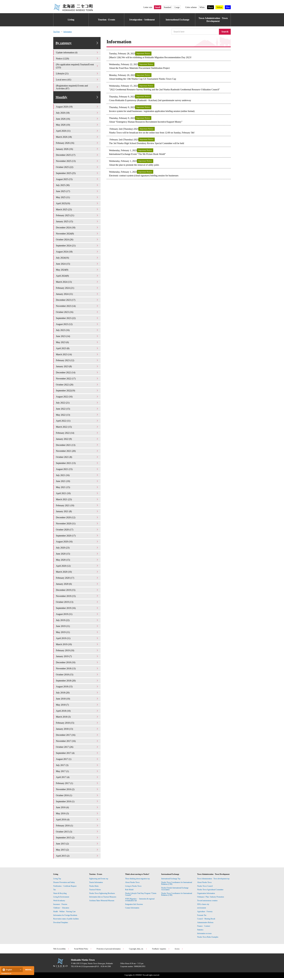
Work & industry (59, 901)
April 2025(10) (63, 203)
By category (64, 43)
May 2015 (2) (62, 849)
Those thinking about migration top (137, 879)
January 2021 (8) (64, 511)
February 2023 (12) (65, 360)
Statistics (200, 930)
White (202, 7)
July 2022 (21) (63, 402)
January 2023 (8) (64, 366)
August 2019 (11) (64, 614)
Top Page (56, 32)
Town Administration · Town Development (213, 20)
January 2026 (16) (64, 149)
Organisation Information (206, 893)
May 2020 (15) (63, 560)
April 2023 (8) (62, 348)
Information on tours (204, 933)
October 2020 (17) (64, 529)
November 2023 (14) (66, 306)
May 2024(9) (62, 269)
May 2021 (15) (63, 487)
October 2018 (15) (64, 674)
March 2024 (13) (64, 282)
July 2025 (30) (63, 185)
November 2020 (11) (65, 523)
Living (71, 19)
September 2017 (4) (65, 753)
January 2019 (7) (64, 656)
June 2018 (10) (63, 698)
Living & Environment (61, 897)
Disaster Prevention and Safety (64, 882)
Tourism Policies (95, 890)
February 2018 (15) (65, 723)
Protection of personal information (109, 949)
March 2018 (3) (63, 716)
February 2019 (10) (65, 650)
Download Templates (60, 922)
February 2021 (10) (65, 505)
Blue (228, 7)
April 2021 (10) (63, 493)
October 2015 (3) (64, 831)
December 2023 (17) (65, 300)
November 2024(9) (65, 233)
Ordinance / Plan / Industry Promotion (210, 897)
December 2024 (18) (65, 227)
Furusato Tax (201, 915)
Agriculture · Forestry (205, 911)
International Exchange (177, 19)
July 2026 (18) (63, 112)
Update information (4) (66, 52)
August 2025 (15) (64, 179)
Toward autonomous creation (207, 901)
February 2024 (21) (65, 288)
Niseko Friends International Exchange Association (174, 889)
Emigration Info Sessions (134, 904)
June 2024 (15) (63, 264)
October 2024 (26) (64, 239)
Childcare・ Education (61, 908)
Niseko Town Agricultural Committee (210, 890)
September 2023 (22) (66, 318)
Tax (54, 890)
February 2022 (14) (65, 433)
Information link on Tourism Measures (102, 897)
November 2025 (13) (66, 161)
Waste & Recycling (60, 893)
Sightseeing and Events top (98, 879)
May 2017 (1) (62, 771)
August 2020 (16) (64, 541)
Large (177, 7)
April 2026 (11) (63, 131)
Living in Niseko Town (133, 886)
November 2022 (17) (66, 378)
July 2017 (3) (62, 765)
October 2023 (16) (64, 312)
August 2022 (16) (64, 396)
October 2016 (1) (64, 795)
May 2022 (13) (63, 415)
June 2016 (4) (62, 807)
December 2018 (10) (65, 662)
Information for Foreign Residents (65, 915)
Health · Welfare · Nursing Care (64, 911)
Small (157, 7)
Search (224, 31)
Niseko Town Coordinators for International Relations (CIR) (176, 883)
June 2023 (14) (63, 336)
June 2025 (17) (63, 191)
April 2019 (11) (63, 638)
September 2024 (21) (66, 245)
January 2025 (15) (64, 221)
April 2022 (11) (63, 420)
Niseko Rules (94, 886)
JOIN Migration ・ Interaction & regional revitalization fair (139, 900)
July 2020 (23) (63, 547)
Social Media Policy (81, 949)
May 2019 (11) (63, 632)
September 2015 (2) (65, 837)
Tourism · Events (106, 19)
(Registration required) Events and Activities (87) (72, 87)
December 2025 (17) (65, 155)
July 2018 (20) (63, 692)
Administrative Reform (205, 922)
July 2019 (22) (63, 620)
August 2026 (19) (64, 106)
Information (67, 32)
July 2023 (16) (63, 330)
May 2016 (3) (62, 813)
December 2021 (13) (65, 445)
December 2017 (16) (65, 735)
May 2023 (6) (62, 342)
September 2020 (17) (66, 535)
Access (177, 949)
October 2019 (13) (64, 602)
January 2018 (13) (64, 729)
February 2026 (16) (65, 143)
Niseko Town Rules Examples (207, 937)
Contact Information (132, 908)
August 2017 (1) (63, 759)
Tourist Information (96, 882)
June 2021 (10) (63, 481)
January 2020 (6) (64, 584)
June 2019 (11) (63, 626)
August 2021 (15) (64, 469)
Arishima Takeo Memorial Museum (101, 901)
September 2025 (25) (66, 173)
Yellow (219, 7)
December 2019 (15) (65, 590)
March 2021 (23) (64, 499)
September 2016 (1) (65, 801)
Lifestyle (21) (62, 73)
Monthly (61, 97)
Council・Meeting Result (206, 919)
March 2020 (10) (64, 572)
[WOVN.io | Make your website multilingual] (28, 969)
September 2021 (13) (66, 463)
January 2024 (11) (64, 294)
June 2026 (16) (63, 119)
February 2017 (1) (64, 783)
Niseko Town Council (205, 886)
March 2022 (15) (64, 427)
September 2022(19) (65, 390)
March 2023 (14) (64, 354)
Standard (167, 7)
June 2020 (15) (63, 553)
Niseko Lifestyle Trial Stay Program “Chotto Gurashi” (140, 894)
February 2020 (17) (65, 578)
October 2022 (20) (64, 384)
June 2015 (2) (62, 843)
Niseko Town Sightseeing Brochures (102, 893)
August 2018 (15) (64, 686)
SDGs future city (203, 904)
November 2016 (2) (65, 789)
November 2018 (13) (66, 668)
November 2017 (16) (66, 741)
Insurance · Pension (60, 904)
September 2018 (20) (66, 680)
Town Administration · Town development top (213, 879)
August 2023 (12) (64, 324)
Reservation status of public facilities (66, 919)
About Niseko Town (132, 882)
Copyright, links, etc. (136, 949)
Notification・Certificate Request (64, 886)
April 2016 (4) (62, 819)
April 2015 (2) (62, 856)
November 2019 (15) (66, 596)
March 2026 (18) (64, 137)
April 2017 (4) (62, 777)
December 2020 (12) (65, 517)
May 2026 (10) (63, 124)
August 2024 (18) (64, 251)
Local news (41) (63, 79)
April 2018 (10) (63, 711)
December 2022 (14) (65, 372)
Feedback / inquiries (159, 949)
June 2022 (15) (63, 408)
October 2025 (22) (64, 167)
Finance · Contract (203, 926)
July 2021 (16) (63, 475)
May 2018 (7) (62, 704)
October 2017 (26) (64, 747)
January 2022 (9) (64, 439)
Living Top (57, 879)
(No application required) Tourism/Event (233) (75, 66)
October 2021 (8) (64, 457)
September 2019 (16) (66, 608)
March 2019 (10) (64, 644)
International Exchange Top (170, 879)
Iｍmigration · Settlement (142, 19)
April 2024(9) (62, 276)
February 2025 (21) (65, 215)
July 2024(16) (62, 257)
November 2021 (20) (66, 451)
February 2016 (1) (64, 825)
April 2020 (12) (63, 566)
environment (201, 908)
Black (210, 7)
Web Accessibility (59, 949)
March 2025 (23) (64, 209)
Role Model (129, 890)
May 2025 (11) (63, 197)
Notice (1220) (62, 58)
